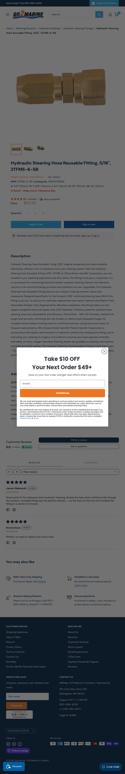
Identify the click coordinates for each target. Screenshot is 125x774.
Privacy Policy (26, 418)
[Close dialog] (104, 351)
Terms (36, 418)
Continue (62, 393)
